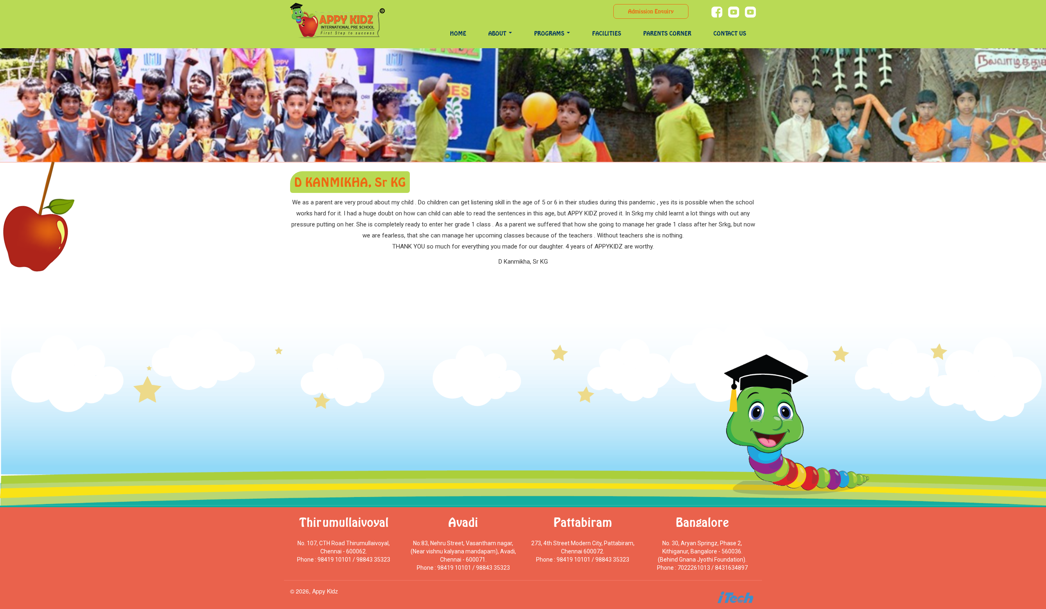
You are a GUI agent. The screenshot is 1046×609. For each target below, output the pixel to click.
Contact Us (729, 33)
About (498, 33)
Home (458, 33)
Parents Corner (667, 33)
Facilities (606, 33)
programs (550, 33)
